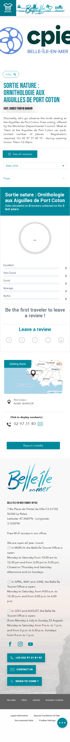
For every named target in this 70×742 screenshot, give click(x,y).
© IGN (59, 392)
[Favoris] (50, 8)
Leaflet (51, 392)
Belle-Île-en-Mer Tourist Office (22, 503)
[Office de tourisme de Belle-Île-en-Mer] (29, 477)
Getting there (18, 364)
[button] (58, 8)
